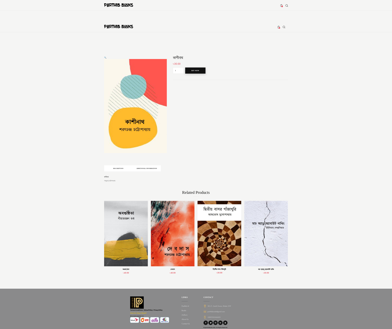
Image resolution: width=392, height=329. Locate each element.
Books (184, 310)
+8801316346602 (214, 317)
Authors (184, 315)
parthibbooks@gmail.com (216, 311)
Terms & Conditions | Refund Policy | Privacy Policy (146, 310)
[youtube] (225, 323)
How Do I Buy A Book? (138, 313)
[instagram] (215, 323)
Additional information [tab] (146, 168)
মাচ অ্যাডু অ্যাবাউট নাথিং (266, 269)
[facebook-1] (205, 323)
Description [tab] (118, 168)
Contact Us (186, 323)
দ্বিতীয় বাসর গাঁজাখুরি (219, 269)
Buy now (195, 70)
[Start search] (286, 5)
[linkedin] (220, 323)
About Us (185, 319)
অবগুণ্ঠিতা (126, 269)
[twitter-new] (210, 323)
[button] (105, 57)
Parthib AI (185, 306)
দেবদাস (172, 269)
